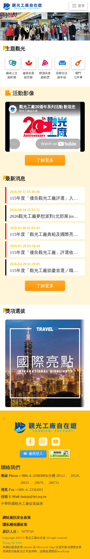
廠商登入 (36, 453)
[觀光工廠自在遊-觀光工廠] (45, 427)
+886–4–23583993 (33, 475)
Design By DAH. (12, 542)
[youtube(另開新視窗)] (55, 441)
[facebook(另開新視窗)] (30, 441)
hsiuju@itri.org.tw (34, 496)
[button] (12, 63)
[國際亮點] (45, 363)
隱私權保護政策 (15, 524)
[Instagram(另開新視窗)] (43, 441)
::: (4, 418)
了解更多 (45, 285)
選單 (81, 6)
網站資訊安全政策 (17, 517)
